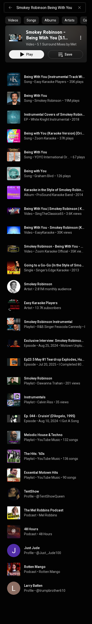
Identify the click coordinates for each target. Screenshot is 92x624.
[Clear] (79, 7)
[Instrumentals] (48, 399)
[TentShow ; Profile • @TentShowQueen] (48, 494)
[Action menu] (80, 37)
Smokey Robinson (47, 100)
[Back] (10, 7)
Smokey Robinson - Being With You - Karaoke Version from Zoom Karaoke (54, 246)
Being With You (35, 96)
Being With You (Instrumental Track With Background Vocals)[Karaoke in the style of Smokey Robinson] (54, 77)
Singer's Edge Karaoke (52, 270)
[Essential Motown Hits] (48, 475)
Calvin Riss (45, 402)
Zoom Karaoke (45, 138)
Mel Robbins (48, 515)
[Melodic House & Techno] (48, 437)
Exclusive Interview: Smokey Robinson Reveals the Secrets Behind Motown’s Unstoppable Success (54, 341)
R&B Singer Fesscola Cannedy (59, 327)
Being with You (35, 171)
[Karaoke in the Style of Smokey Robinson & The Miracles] (48, 192)
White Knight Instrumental (50, 119)
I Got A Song (70, 421)
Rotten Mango (49, 572)
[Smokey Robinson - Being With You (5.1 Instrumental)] (15, 37)
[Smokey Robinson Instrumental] (48, 324)
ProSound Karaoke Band (55, 195)
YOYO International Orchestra (52, 157)
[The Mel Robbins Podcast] (48, 512)
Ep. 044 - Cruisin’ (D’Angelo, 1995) (49, 416)
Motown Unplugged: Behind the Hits (73, 345)
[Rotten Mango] (48, 569)
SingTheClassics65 (49, 214)
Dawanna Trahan (50, 383)
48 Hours (45, 534)
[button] (15, 37)
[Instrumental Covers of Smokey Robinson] (48, 117)
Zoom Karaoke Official (51, 251)
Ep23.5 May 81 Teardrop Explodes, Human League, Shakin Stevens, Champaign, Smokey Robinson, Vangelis (54, 359)
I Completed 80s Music (72, 364)
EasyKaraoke (44, 232)
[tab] (13, 20)
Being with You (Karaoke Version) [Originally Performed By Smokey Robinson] (54, 133)
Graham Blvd (44, 176)
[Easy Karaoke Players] (48, 305)
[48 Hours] (48, 531)
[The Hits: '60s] (48, 456)
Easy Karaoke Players (50, 82)
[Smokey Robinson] (48, 286)
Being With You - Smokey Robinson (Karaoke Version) (54, 227)
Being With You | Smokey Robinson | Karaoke (54, 209)
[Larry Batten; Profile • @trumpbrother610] (48, 588)
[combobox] (51, 7)
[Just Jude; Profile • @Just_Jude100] (48, 550)
